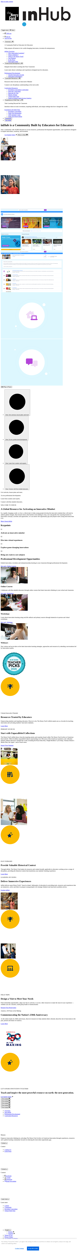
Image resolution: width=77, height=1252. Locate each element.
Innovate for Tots (13, 93)
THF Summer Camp (14, 115)
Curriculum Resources (11, 1116)
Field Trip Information (14, 113)
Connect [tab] (4, 1169)
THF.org (8, 33)
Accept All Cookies (33, 1248)
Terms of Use (8, 1235)
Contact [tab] (4, 1143)
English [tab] (7, 1230)
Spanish (10, 1233)
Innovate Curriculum (14, 91)
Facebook (8, 1176)
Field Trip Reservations (15, 116)
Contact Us (8, 1149)
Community (8, 118)
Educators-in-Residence (15, 76)
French (10, 1232)
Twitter (8, 1177)
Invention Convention (14, 111)
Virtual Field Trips (13, 96)
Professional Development (12, 1114)
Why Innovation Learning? (16, 53)
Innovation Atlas (13, 61)
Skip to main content (7, 1)
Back (13, 30)
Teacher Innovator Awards (16, 75)
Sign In (8, 36)
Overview (7, 1110)
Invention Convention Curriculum (18, 90)
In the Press (11, 60)
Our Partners (12, 58)
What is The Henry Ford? (15, 56)
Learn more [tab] (5, 1199)
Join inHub (8, 120)
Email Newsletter (11, 1181)
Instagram (9, 1179)
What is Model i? (13, 55)
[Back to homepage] (38, 28)
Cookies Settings (19, 1248)
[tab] (9, 42)
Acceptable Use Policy (11, 1238)
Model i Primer (12, 95)
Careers (7, 1205)
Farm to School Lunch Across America (19, 98)
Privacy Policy (9, 1237)
